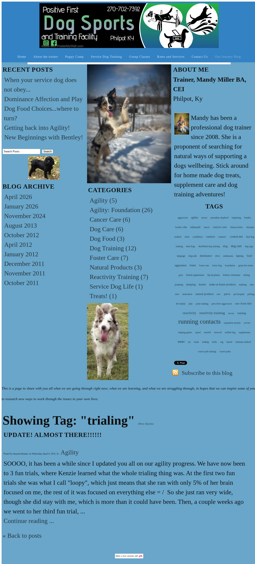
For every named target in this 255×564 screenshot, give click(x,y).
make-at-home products (222, 284)
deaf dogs (190, 246)
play (191, 303)
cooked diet (236, 236)
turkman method (243, 342)
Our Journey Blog (228, 56)
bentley (247, 217)
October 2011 (21, 282)
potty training (202, 303)
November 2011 (24, 273)
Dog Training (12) (113, 248)
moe (177, 294)
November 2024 (24, 215)
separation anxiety (232, 322)
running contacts (199, 321)
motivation (187, 294)
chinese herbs (236, 227)
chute (186, 236)
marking (243, 284)
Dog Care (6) (106, 229)
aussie (204, 217)
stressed (218, 332)
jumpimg (179, 284)
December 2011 (24, 263)
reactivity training (212, 313)
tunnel (229, 342)
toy (189, 342)
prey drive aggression (222, 303)
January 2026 (21, 206)
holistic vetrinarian (231, 275)
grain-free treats (245, 265)
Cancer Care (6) (110, 219)
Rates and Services (170, 56)
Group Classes (139, 56)
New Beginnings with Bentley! (43, 137)
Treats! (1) (103, 296)
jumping (191, 284)
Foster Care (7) (109, 257)
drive (217, 256)
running (241, 313)
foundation (230, 265)
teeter (181, 341)
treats (196, 342)
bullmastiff (195, 227)
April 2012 (18, 244)
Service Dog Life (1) (116, 286)
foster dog (217, 265)
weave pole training (207, 351)
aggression (183, 217)
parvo (227, 294)
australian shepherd (219, 217)
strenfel (207, 332)
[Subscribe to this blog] (175, 372)
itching (246, 275)
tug (221, 342)
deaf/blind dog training (209, 246)
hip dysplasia (213, 275)
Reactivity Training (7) (119, 276)
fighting (239, 256)
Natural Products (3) (116, 267)
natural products (204, 294)
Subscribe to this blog (207, 373)
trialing (205, 342)
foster (193, 265)
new (219, 294)
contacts (210, 236)
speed (198, 332)
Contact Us (200, 56)
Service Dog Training (106, 56)
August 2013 (20, 225)
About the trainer (45, 56)
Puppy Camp (74, 56)
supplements (244, 332)
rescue (231, 313)
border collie (181, 227)
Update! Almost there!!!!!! (53, 434)
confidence (198, 236)
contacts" (222, 236)
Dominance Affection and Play (43, 99)
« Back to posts (22, 535)
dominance (206, 255)
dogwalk (192, 256)
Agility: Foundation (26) (121, 209)
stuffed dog (230, 332)
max (252, 284)
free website (128, 556)
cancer (207, 227)
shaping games (185, 332)
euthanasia (228, 256)
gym (181, 275)
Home (22, 56)
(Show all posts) (146, 423)
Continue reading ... (29, 520)
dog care (236, 246)
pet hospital (238, 294)
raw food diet (243, 303)
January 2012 (21, 254)
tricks (214, 342)
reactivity (189, 313)
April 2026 (18, 196)
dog (225, 246)
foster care (204, 265)
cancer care (220, 227)
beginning (236, 217)
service (247, 322)
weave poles (225, 351)
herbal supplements (195, 275)
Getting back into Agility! (37, 127)
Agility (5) (103, 200)
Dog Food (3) (107, 238)
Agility (70, 452)
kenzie (202, 284)
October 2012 (21, 235)
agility (194, 217)
